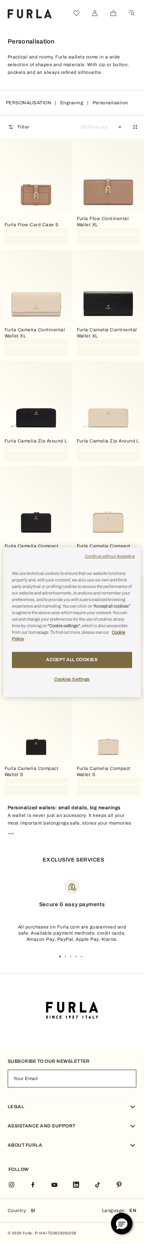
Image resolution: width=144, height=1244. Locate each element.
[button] (121, 1223)
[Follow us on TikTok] (97, 1185)
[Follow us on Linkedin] (76, 1185)
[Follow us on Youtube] (54, 1185)
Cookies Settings (72, 679)
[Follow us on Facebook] (33, 1185)
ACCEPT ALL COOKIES (72, 659)
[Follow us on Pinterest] (119, 1185)
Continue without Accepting (110, 556)
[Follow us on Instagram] (11, 1185)
